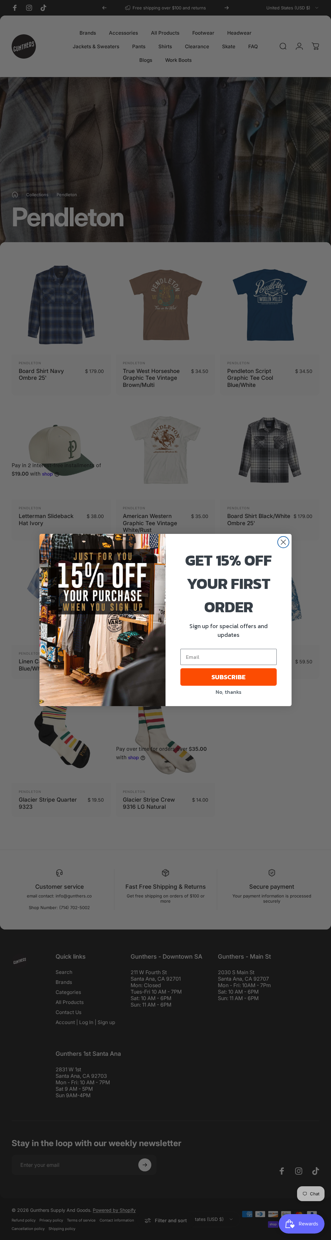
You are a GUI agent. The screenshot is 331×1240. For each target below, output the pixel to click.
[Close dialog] (283, 542)
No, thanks (228, 692)
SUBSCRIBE (228, 677)
